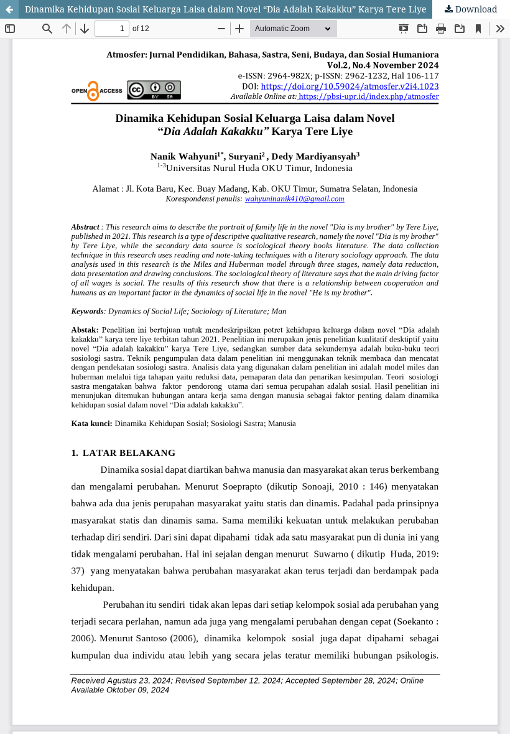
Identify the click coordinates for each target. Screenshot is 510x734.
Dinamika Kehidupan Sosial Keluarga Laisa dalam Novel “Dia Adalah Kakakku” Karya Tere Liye (226, 9)
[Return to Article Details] (9, 9)
